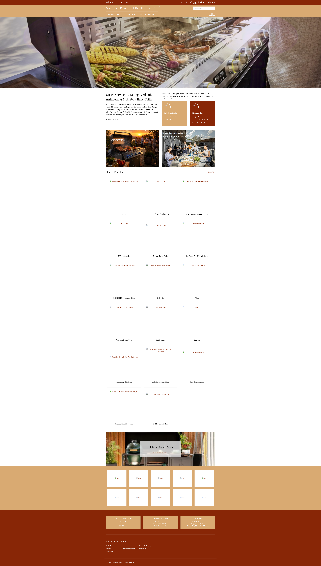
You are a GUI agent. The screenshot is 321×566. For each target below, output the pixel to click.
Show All (211, 172)
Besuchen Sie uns (113, 120)
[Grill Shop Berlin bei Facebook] (210, 14)
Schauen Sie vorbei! (160, 452)
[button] (115, 14)
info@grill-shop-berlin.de (198, 524)
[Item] (117, 478)
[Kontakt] (213, 14)
